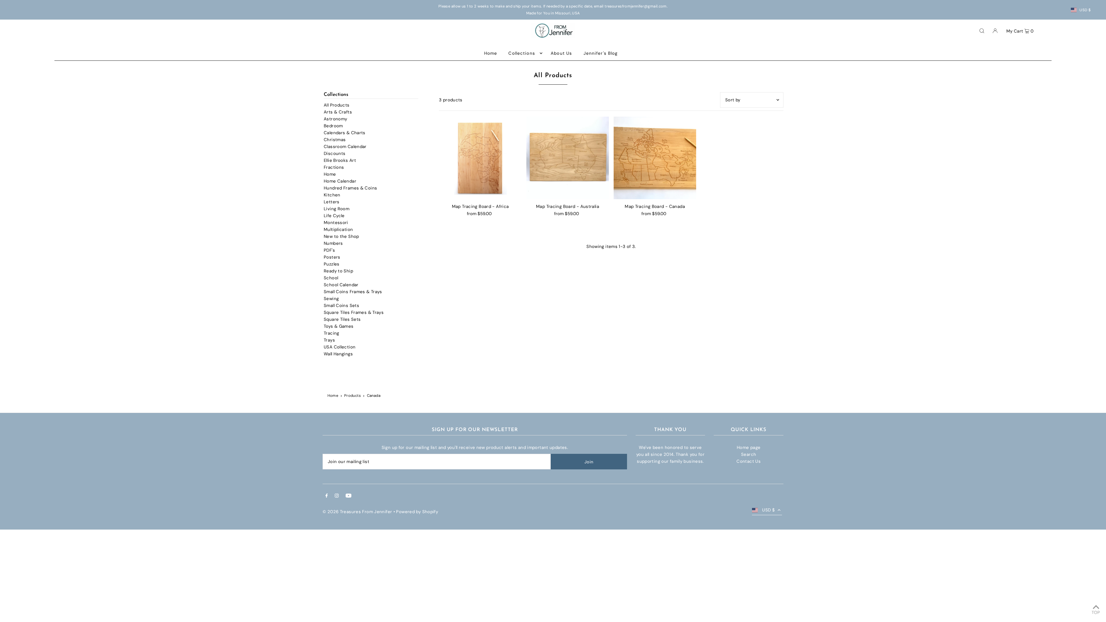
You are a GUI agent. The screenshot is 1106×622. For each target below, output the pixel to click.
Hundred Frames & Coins (350, 188)
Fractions (334, 167)
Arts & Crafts (338, 112)
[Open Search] (982, 30)
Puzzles (332, 264)
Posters (332, 257)
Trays (329, 340)
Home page (748, 447)
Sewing (331, 298)
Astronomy (335, 119)
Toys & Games (339, 326)
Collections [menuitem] (521, 53)
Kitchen (332, 195)
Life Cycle (334, 216)
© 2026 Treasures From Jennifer (357, 512)
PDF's (329, 250)
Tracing (331, 333)
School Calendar (341, 285)
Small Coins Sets (341, 305)
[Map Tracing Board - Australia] (567, 158)
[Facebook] (326, 496)
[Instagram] (337, 496)
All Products (337, 105)
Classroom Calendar (345, 146)
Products (352, 395)
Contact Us (748, 461)
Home (330, 174)
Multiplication (338, 229)
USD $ (1085, 9)
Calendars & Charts (344, 133)
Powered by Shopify (417, 512)
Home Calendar (340, 181)
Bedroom (333, 126)
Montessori (336, 222)
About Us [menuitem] (561, 53)
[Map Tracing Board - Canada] (654, 158)
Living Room (336, 209)
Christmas (335, 140)
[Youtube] (348, 496)
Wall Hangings (338, 354)
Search (748, 454)
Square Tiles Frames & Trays (354, 312)
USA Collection (339, 347)
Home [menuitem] (490, 53)
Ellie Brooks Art (340, 160)
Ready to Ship (338, 271)
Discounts (334, 153)
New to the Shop (341, 236)
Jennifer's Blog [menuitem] (601, 53)
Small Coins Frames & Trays (353, 292)
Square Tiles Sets (342, 319)
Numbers (333, 243)
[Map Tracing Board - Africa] (480, 158)
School (331, 278)
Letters (332, 202)
